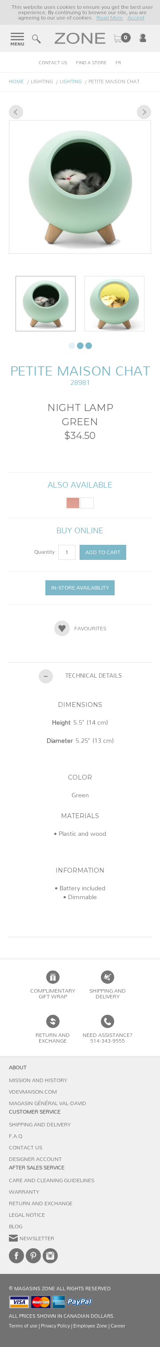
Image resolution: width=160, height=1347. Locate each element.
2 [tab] (80, 345)
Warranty (24, 1192)
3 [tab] (88, 345)
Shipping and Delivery (107, 993)
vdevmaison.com (33, 1092)
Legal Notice (27, 1215)
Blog (15, 1226)
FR (118, 63)
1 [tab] (71, 345)
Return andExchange (53, 1038)
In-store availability (80, 587)
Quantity (45, 552)
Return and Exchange (40, 1203)
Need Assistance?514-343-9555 (107, 1038)
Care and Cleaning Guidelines (51, 1180)
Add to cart (102, 552)
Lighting (71, 81)
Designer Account (35, 1159)
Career (118, 1326)
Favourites (90, 628)
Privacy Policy (55, 1326)
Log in (142, 37)
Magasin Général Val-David (47, 1103)
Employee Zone (90, 1326)
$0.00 (122, 38)
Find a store (91, 63)
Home (16, 81)
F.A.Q (15, 1136)
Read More (109, 17)
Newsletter (37, 1238)
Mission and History (38, 1080)
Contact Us (53, 63)
